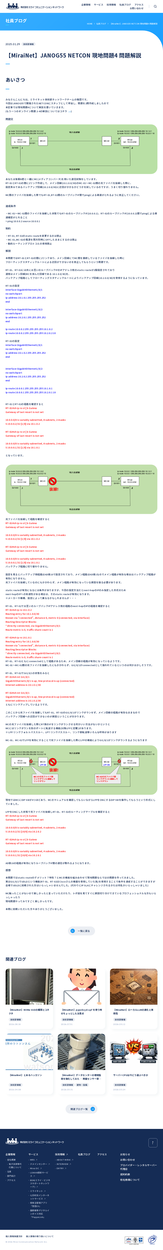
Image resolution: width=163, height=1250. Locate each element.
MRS (32, 1159)
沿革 (9, 1171)
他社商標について (130, 1179)
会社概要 (11, 1159)
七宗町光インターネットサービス (39, 1197)
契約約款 (125, 1174)
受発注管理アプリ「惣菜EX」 (38, 1204)
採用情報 (111, 4)
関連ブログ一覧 (79, 1109)
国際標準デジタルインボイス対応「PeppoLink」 (39, 1214)
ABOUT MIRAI (64, 1159)
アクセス (139, 4)
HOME (89, 23)
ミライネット (36, 1190)
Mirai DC (34, 1168)
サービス (98, 4)
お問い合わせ (137, 8)
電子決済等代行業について (15, 1165)
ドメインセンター (38, 1163)
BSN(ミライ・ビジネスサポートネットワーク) (40, 1183)
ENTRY (60, 1168)
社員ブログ (125, 4)
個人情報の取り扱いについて (40, 1236)
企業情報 (86, 4)
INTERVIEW (62, 1163)
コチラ (63, 111)
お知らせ (125, 1154)
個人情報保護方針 (14, 1236)
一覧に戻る (84, 931)
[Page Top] (153, 1142)
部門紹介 (11, 1175)
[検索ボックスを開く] (155, 6)
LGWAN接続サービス (39, 1174)
